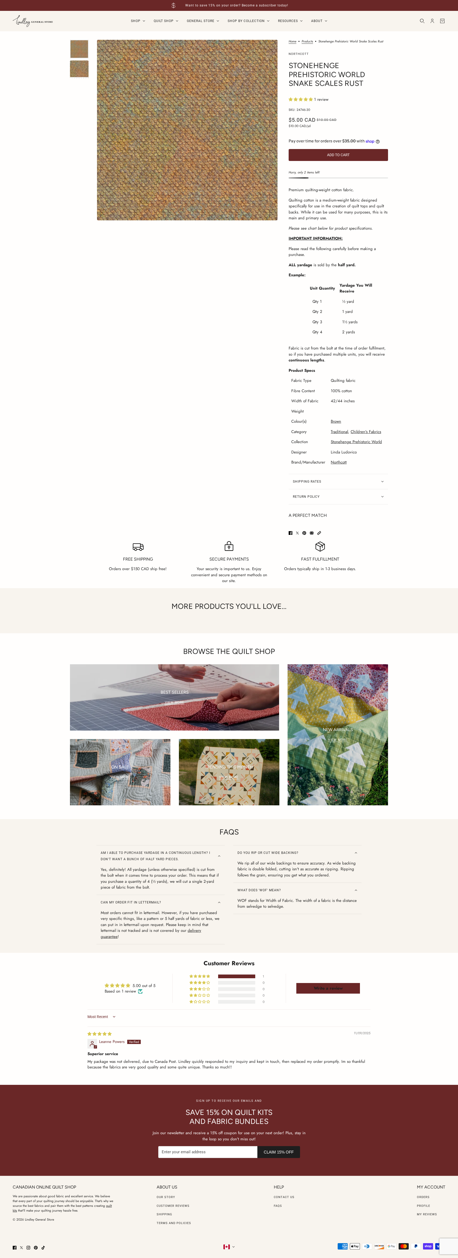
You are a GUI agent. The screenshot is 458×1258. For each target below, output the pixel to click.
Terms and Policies (174, 1223)
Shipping (164, 1214)
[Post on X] (297, 533)
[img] (99, 1034)
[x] (21, 1247)
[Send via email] (312, 533)
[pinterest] (36, 1248)
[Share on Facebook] (290, 533)
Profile (423, 1206)
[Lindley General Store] (33, 21)
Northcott (299, 54)
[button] (301, 99)
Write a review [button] (328, 988)
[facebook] (14, 1248)
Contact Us (284, 1197)
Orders (423, 1197)
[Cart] (442, 21)
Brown (336, 421)
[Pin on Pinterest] (304, 533)
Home (292, 42)
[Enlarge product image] (187, 130)
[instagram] (28, 1248)
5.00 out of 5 (144, 986)
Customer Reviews (173, 1206)
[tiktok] (43, 1248)
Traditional (339, 432)
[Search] (422, 21)
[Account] (432, 21)
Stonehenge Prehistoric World (356, 442)
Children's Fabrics (366, 432)
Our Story (166, 1197)
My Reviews (427, 1214)
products (307, 42)
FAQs (278, 1206)
